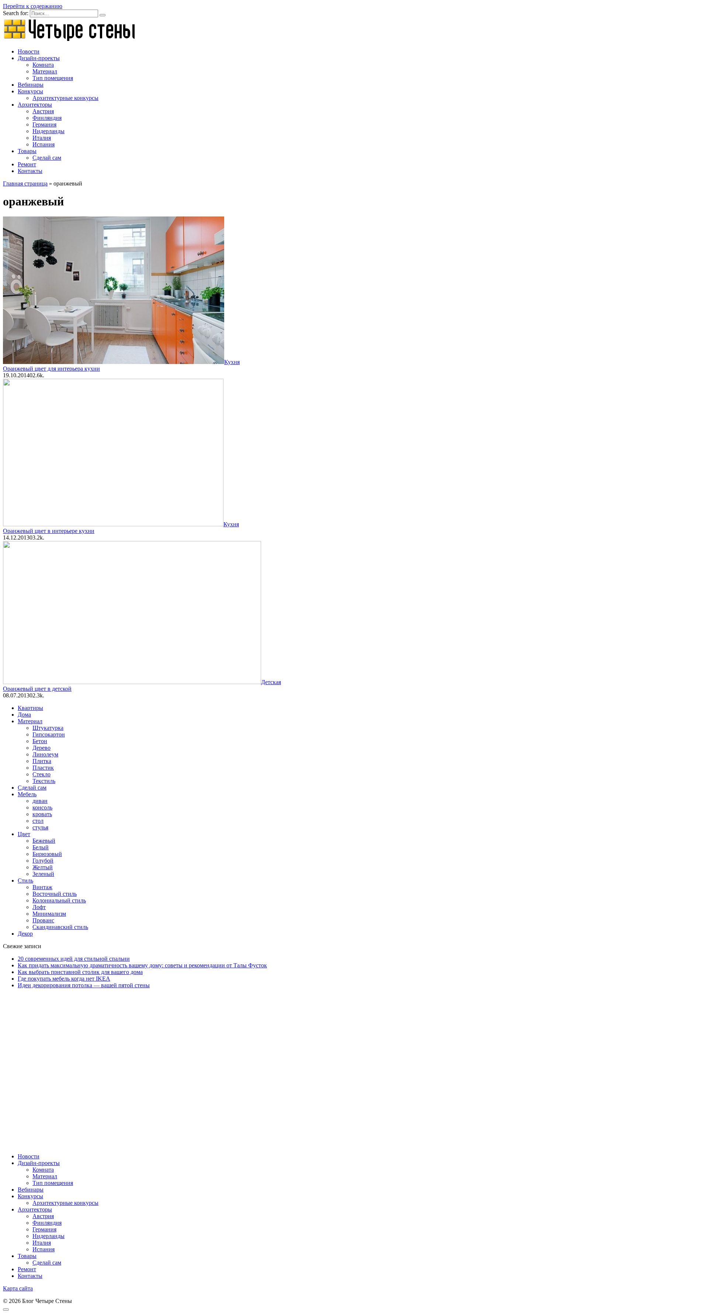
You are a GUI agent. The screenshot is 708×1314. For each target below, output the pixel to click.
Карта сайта (18, 1288)
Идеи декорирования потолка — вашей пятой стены (84, 985)
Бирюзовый (47, 854)
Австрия (43, 111)
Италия (41, 138)
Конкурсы (30, 91)
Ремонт (27, 164)
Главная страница (25, 183)
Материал (44, 71)
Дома (24, 714)
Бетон (39, 741)
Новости (28, 51)
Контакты (30, 171)
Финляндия (47, 118)
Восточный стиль (54, 894)
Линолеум (45, 754)
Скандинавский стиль (60, 927)
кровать (42, 814)
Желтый (42, 867)
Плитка (41, 761)
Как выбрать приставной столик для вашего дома (80, 972)
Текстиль (43, 781)
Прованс (43, 920)
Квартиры (30, 708)
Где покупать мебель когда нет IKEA (64, 978)
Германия (44, 124)
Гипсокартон (48, 734)
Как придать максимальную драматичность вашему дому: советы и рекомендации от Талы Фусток (142, 965)
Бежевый (43, 841)
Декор (25, 933)
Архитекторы (35, 104)
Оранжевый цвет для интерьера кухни (51, 368)
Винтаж (42, 887)
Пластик (43, 768)
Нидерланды (48, 131)
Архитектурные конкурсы (65, 98)
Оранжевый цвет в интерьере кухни (48, 531)
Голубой (42, 860)
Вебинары (31, 85)
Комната (43, 65)
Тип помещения (52, 78)
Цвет (24, 834)
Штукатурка (47, 728)
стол (38, 821)
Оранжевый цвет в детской (37, 689)
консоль (42, 807)
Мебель (27, 794)
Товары (27, 151)
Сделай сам (46, 158)
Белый (40, 847)
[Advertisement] (224, 1059)
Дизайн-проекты (39, 58)
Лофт (39, 907)
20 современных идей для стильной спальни (74, 959)
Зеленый (43, 874)
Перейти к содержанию (32, 6)
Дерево (41, 748)
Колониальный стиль (59, 900)
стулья (40, 827)
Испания (43, 144)
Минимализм (49, 914)
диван (40, 801)
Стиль (25, 880)
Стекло (41, 774)
